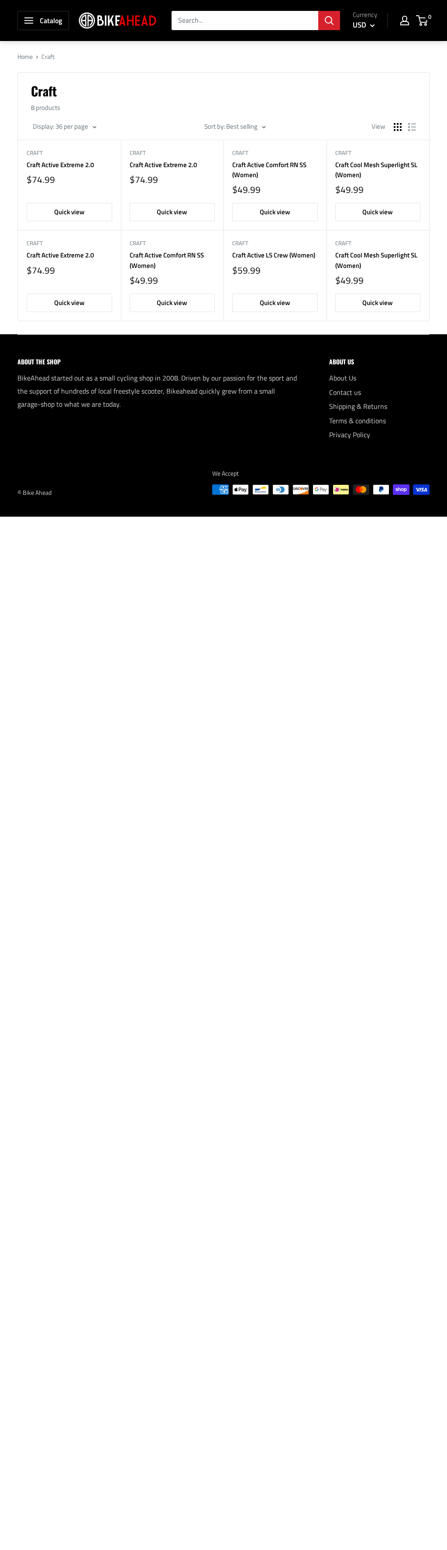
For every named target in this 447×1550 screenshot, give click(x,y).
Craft (35, 152)
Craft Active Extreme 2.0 (60, 165)
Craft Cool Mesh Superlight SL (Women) (376, 170)
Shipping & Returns (358, 406)
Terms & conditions (357, 420)
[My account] (404, 20)
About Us (342, 378)
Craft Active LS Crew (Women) (273, 255)
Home (25, 56)
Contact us (345, 392)
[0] (422, 20)
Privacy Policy (349, 434)
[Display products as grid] (398, 127)
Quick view (69, 212)
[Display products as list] (412, 127)
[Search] (329, 20)
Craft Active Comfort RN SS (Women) (269, 170)
